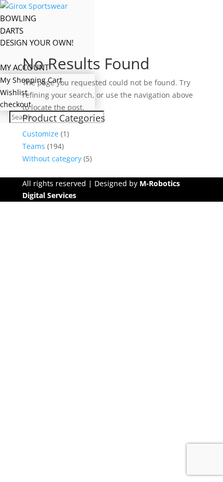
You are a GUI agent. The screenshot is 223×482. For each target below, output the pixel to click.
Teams (33, 146)
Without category (51, 158)
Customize (40, 134)
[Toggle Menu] (70, 6)
